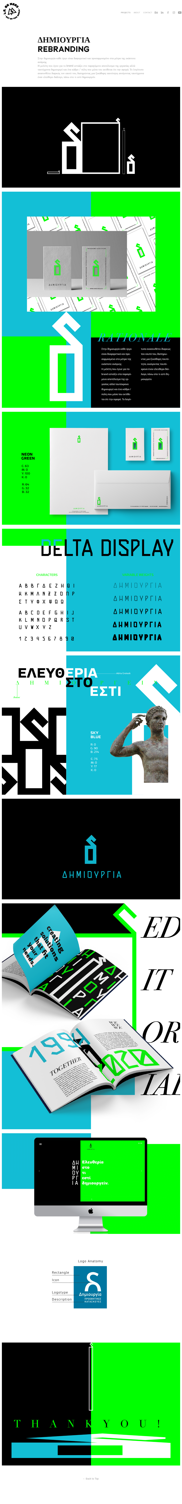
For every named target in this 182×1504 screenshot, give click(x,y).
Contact (147, 12)
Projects (125, 12)
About (137, 12)
